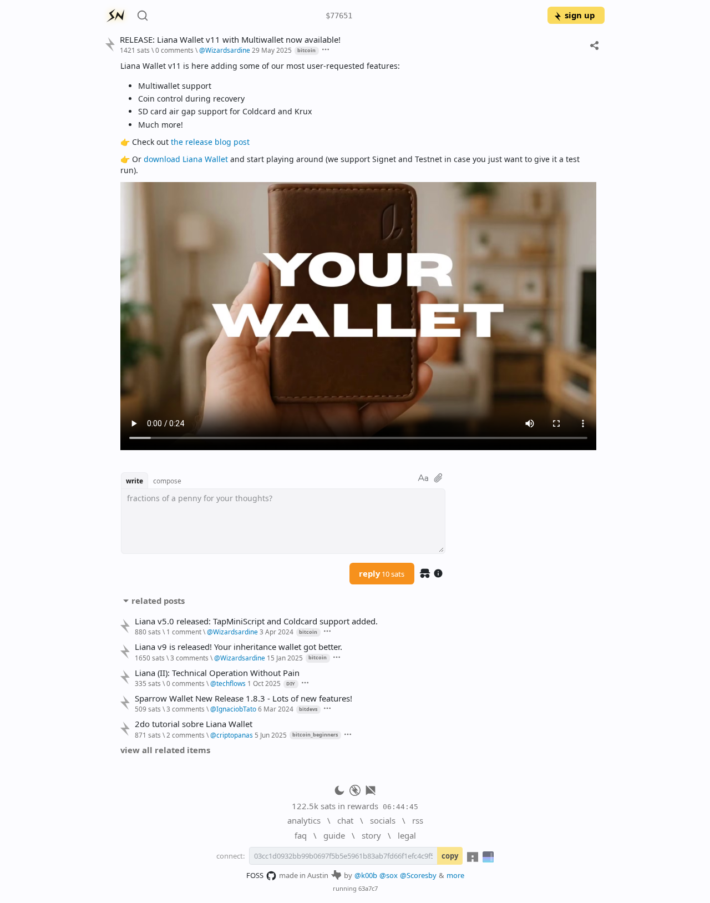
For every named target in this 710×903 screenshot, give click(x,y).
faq (301, 835)
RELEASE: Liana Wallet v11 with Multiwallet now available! (230, 39)
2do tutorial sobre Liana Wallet (193, 724)
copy (450, 856)
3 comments (189, 657)
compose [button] (167, 480)
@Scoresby (418, 875)
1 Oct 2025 (264, 683)
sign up (580, 15)
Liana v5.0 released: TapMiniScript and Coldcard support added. (256, 621)
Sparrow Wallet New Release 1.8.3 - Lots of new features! (243, 698)
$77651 (339, 15)
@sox (388, 875)
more (455, 875)
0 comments (174, 50)
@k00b (365, 875)
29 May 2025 (272, 50)
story (371, 835)
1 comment (183, 631)
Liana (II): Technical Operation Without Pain (217, 673)
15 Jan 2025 (285, 657)
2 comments (185, 734)
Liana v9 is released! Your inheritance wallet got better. (238, 647)
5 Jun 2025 (271, 734)
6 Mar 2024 (275, 708)
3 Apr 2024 (276, 631)
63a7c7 (368, 888)
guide (334, 835)
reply (381, 573)
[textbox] (358, 255)
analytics (304, 820)
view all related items (165, 749)
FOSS (254, 875)
